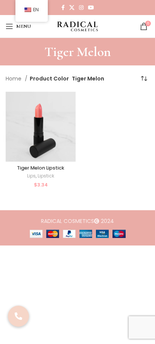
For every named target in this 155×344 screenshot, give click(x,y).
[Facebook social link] (63, 7)
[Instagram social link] (81, 7)
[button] (18, 316)
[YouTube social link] (91, 7)
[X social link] (72, 7)
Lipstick (46, 176)
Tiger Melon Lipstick (40, 168)
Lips (31, 176)
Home (14, 78)
